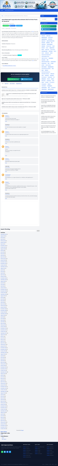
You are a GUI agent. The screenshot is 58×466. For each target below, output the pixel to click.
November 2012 (3, 427)
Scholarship (49, 80)
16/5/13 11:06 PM (7, 167)
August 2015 (3, 373)
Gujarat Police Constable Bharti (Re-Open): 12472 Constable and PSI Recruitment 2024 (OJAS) (21, 94)
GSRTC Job (47, 53)
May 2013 (2, 417)
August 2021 (3, 268)
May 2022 (2, 253)
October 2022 (3, 247)
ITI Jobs (52, 63)
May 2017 (2, 339)
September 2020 (4, 279)
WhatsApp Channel (47, 26)
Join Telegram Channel (27, 79)
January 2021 (3, 276)
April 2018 (2, 321)
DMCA (53, 464)
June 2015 (2, 377)
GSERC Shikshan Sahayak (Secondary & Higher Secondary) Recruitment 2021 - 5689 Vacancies (48, 112)
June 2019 (2, 299)
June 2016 (2, 357)
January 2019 (3, 307)
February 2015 (3, 383)
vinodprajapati (7, 174)
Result (51, 450)
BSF (51, 42)
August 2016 (3, 354)
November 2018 (3, 310)
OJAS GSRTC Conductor (45, 73)
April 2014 (2, 399)
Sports (43, 82)
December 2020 (3, 278)
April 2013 (2, 419)
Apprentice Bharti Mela (50, 40)
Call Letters (43, 44)
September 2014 (4, 391)
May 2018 (2, 320)
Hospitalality (51, 58)
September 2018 (3, 313)
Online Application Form (9, 10)
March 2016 (3, 362)
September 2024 (4, 234)
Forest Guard (53, 49)
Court (53, 46)
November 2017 (3, 330)
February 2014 (3, 402)
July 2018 (2, 317)
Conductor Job (48, 46)
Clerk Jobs (43, 46)
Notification (52, 455)
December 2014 (3, 386)
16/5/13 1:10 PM (7, 147)
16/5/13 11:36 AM (7, 140)
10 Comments (14, 28)
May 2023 (2, 244)
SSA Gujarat (40, 453)
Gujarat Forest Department (46, 54)
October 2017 (3, 331)
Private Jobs (50, 77)
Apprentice (6, 83)
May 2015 (2, 378)
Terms (50, 464)
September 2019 (3, 294)
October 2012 (3, 428)
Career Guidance (49, 44)
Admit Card (48, 35)
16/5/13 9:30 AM (7, 133)
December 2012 (3, 425)
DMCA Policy (28, 455)
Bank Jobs (48, 42)
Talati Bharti (44, 85)
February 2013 (3, 422)
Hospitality (43, 59)
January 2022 (3, 260)
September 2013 (3, 411)
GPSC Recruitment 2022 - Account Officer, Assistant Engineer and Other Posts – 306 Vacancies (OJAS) (48, 101)
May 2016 (2, 359)
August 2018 (3, 315)
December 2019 (3, 289)
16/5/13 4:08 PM (7, 160)
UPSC (49, 87)
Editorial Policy (28, 457)
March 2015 (3, 381)
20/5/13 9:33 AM (7, 176)
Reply (6, 121)
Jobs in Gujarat (12, 83)
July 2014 (2, 394)
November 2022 (3, 245)
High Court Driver (44, 58)
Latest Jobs (51, 447)
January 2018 (3, 326)
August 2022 (3, 249)
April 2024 (2, 239)
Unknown (7, 116)
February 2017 (3, 344)
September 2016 (3, 352)
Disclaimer (28, 452)
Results (52, 78)
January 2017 (3, 346)
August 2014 (3, 393)
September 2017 (3, 333)
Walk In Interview (50, 89)
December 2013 (3, 406)
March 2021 (3, 275)
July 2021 (2, 270)
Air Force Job (50, 37)
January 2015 (3, 385)
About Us (27, 447)
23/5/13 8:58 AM (7, 183)
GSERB (39, 452)
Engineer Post (52, 47)
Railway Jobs (44, 78)
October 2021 (3, 265)
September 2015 (3, 372)
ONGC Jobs (52, 73)
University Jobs (44, 87)
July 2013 (2, 414)
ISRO (48, 63)
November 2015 (3, 368)
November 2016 (3, 349)
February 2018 (3, 325)
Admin (3, 437)
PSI (53, 77)
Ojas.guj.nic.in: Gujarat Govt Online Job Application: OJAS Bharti (12, 464)
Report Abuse (4, 432)
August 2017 (3, 334)
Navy (53, 68)
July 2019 (2, 297)
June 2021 (2, 271)
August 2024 (3, 236)
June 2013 (2, 415)
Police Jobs (52, 75)
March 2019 (3, 304)
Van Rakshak (53, 87)
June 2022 (2, 252)
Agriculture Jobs (44, 37)
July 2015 (2, 375)
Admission (43, 35)
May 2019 (2, 300)
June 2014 (2, 396)
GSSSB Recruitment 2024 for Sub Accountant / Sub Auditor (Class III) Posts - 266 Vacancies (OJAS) (19, 106)
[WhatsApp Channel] (2, 452)
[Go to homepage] (29, 4)
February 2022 (3, 258)
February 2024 (3, 240)
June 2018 (2, 318)
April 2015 (2, 380)
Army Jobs (43, 42)
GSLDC (43, 53)
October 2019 (3, 292)
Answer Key (50, 39)
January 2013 (3, 424)
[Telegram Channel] (5, 452)
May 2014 (2, 398)
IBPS (47, 59)
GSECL (55, 51)
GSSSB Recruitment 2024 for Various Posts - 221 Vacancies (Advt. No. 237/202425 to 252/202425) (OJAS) (19, 90)
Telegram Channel (47, 29)
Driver (33, 31)
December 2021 (3, 262)
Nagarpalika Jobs (19, 83)
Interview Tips (44, 63)
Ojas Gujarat (4, 439)
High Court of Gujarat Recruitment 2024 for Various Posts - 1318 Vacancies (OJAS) (16, 98)
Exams (43, 49)
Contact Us (28, 448)
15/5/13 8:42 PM (7, 117)
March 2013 (3, 420)
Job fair (43, 65)
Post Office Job (44, 77)
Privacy (43, 464)
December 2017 (3, 328)
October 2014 (3, 390)
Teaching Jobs (49, 85)
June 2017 (2, 338)
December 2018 (3, 309)
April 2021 (2, 273)
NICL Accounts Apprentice (46, 72)
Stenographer (44, 84)
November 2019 (3, 291)
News (42, 70)
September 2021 (3, 266)
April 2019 (2, 302)
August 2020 (3, 281)
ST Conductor (52, 82)
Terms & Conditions (29, 453)
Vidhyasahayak (44, 89)
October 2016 (3, 351)
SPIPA (53, 80)
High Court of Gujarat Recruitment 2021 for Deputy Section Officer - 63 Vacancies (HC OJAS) (48, 127)
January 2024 (3, 242)
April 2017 (2, 341)
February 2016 (3, 364)
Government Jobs (44, 51)
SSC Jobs (46, 82)
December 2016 (3, 347)
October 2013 (3, 409)
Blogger (22, 430)
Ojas (33, 60)
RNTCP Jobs (43, 80)
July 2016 (2, 356)
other (43, 75)
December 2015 (3, 367)
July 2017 (2, 336)
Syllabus (49, 84)
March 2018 (3, 323)
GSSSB (51, 53)
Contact (56, 464)
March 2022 (3, 257)
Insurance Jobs (53, 61)
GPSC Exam (50, 51)
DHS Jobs (43, 47)
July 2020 (2, 283)
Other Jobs (47, 75)
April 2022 (2, 255)
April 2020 (2, 286)
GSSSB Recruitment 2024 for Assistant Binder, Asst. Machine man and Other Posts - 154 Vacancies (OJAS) (19, 103)
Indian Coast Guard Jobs (45, 61)
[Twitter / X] (10, 452)
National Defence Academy (46, 68)
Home (2, 10)
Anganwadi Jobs (44, 39)
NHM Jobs (46, 70)
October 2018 (3, 312)
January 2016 (3, 365)
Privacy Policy (28, 450)
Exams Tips (47, 49)
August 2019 (3, 296)
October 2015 (3, 370)
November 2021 (3, 263)
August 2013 (3, 412)
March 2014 (3, 401)
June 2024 (2, 237)
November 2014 (3, 388)
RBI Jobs (48, 78)
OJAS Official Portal (41, 447)
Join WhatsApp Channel (14, 79)
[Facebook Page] (7, 452)
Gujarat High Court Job (45, 56)
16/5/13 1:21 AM (7, 125)
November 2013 (3, 407)
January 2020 (3, 287)
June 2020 (2, 284)
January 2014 (3, 404)
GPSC (39, 448)
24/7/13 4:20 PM (7, 194)
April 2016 (2, 360)
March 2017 (3, 343)
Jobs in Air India (48, 65)
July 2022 (2, 250)
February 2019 (3, 305)
